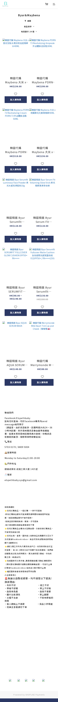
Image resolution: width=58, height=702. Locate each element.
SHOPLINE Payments (35, 694)
